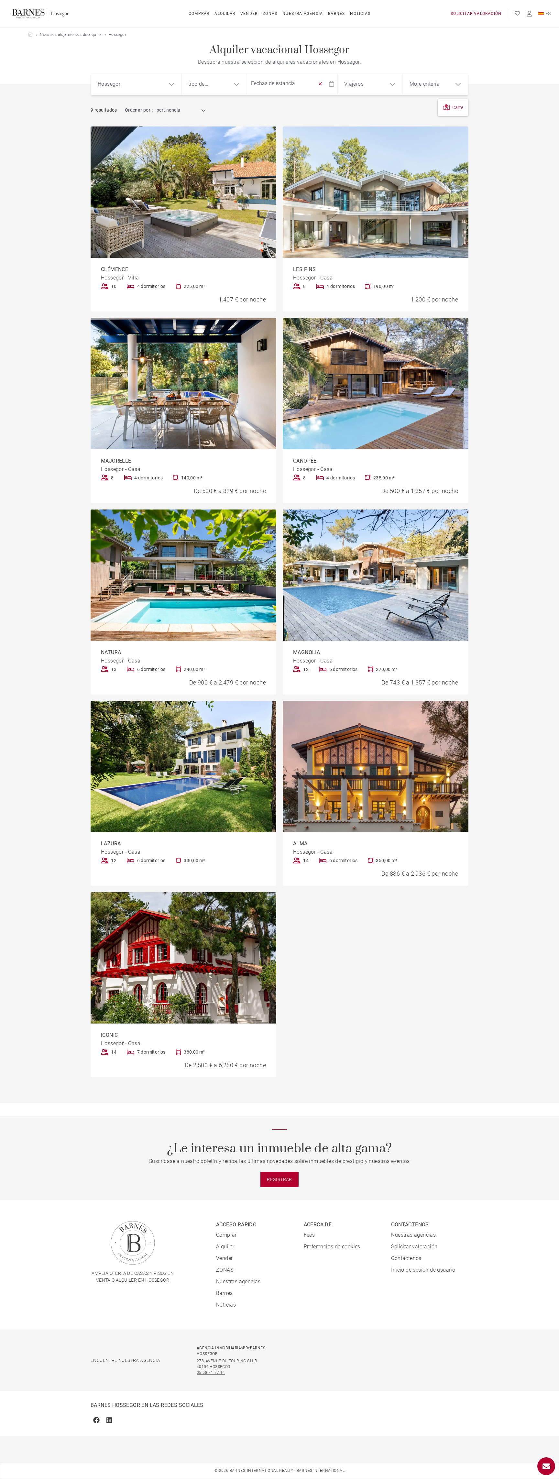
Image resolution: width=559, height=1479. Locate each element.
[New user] (529, 13)
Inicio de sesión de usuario (423, 1270)
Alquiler (225, 1246)
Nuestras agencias (238, 1281)
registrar (279, 1179)
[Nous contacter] (546, 1466)
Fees (309, 1235)
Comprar (199, 13)
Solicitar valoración (476, 13)
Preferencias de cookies (332, 1246)
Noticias (360, 13)
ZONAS (270, 13)
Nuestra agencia (302, 13)
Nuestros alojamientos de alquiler (71, 34)
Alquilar (224, 13)
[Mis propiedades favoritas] (517, 13)
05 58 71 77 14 (211, 1372)
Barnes (336, 13)
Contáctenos (406, 1258)
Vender (249, 13)
